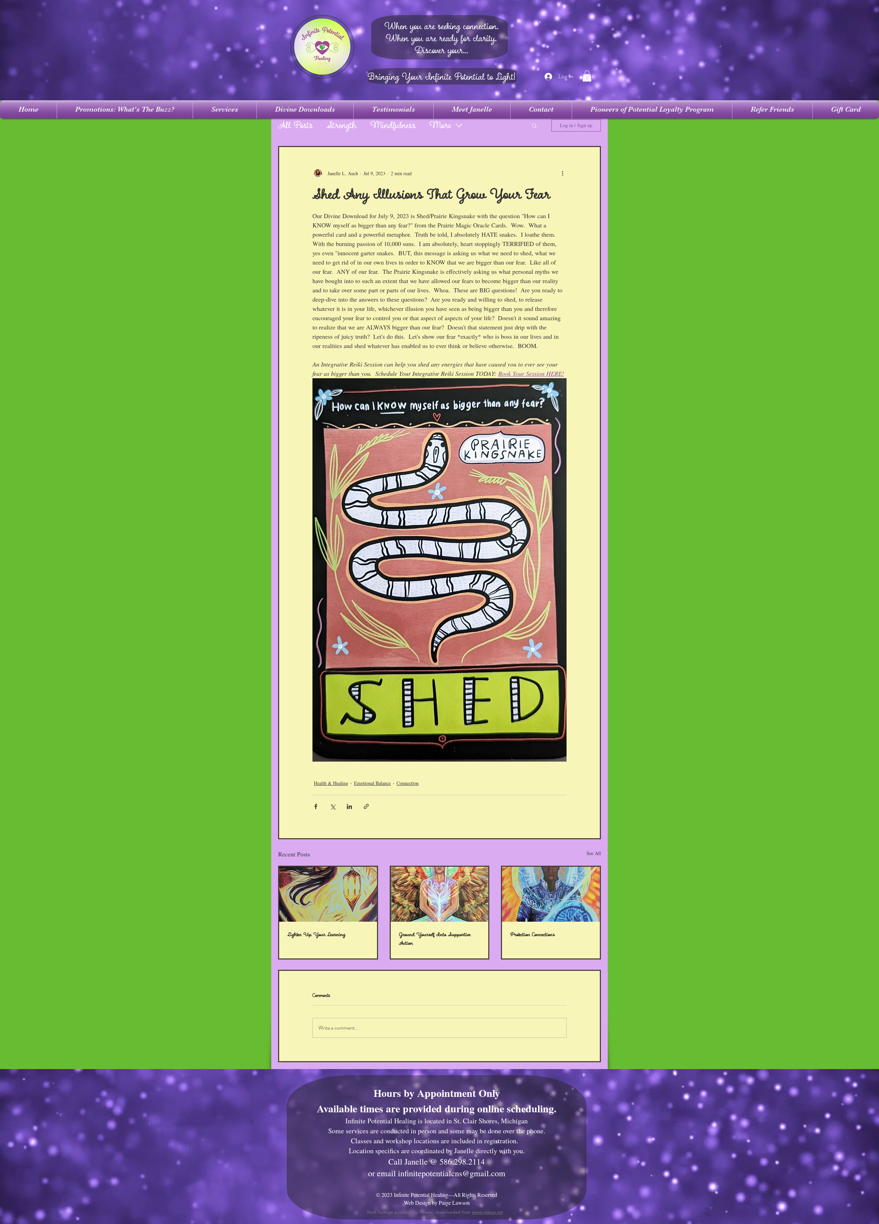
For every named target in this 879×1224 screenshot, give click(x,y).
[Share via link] (366, 806)
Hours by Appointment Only (437, 1092)
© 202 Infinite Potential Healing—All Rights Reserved (436, 1194)
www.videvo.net (487, 1212)
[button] (587, 75)
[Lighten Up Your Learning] (328, 894)
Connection (408, 783)
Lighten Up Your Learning (316, 934)
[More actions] (562, 173)
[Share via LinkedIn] (349, 806)
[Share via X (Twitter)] (332, 806)
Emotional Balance (372, 783)
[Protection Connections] (551, 894)
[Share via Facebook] (315, 806)
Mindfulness (393, 125)
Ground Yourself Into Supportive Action (434, 939)
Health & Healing (331, 783)
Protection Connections (532, 934)
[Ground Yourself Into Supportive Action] (440, 894)
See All (593, 853)
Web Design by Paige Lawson (437, 1202)
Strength (342, 125)
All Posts (295, 125)
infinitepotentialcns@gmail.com (451, 1173)
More (440, 125)
